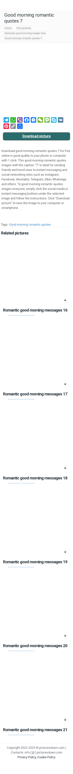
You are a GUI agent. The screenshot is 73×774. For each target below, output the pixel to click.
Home (8, 28)
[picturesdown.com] (36, 5)
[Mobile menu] (4, 5)
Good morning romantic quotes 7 (23, 38)
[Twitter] (32, 764)
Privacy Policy (27, 757)
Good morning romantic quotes (30, 224)
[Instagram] (49, 764)
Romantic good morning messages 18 (35, 478)
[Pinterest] (41, 764)
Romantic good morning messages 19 (35, 562)
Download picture (36, 136)
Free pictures (24, 28)
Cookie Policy (46, 757)
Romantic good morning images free (25, 33)
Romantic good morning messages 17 (35, 394)
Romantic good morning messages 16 (35, 310)
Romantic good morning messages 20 (35, 645)
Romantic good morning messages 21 (35, 729)
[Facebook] (23, 764)
